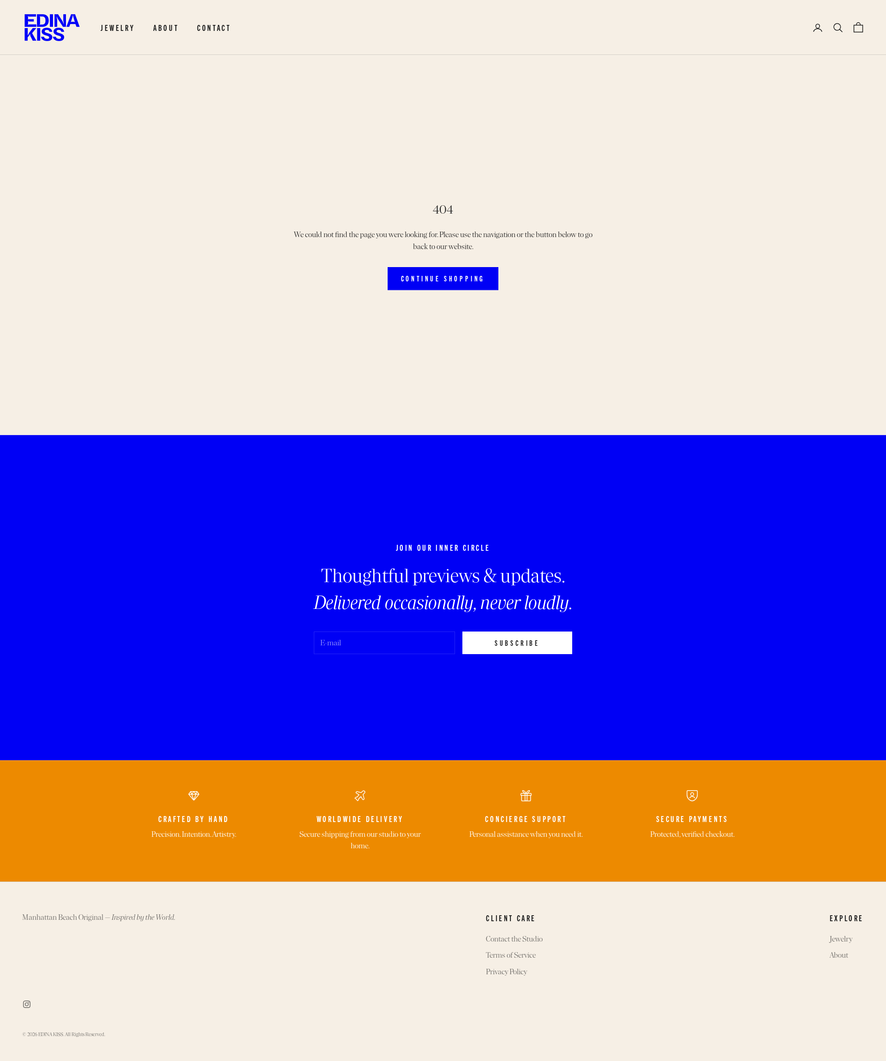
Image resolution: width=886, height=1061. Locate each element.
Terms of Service (511, 955)
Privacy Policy (506, 971)
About (839, 955)
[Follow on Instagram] (26, 1004)
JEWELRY (118, 27)
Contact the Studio (514, 939)
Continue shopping (443, 278)
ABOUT (166, 27)
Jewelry (841, 939)
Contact (214, 27)
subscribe (517, 642)
